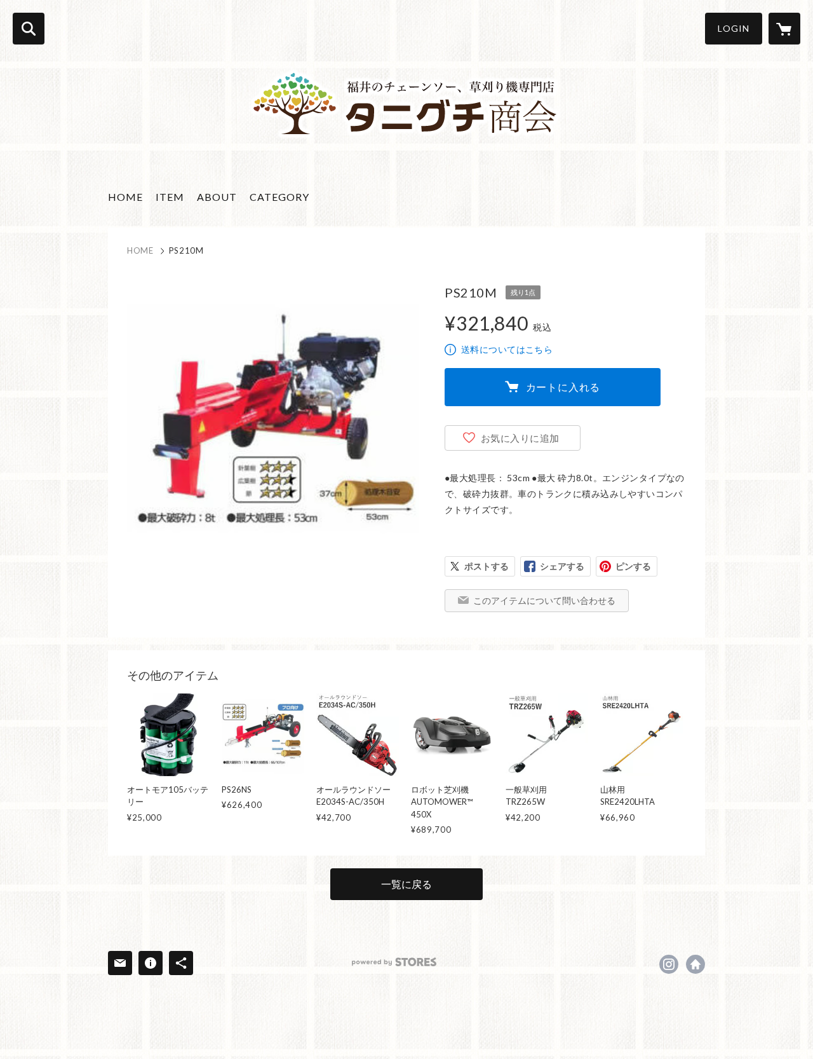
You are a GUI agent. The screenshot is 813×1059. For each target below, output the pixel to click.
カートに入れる (563, 387)
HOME (125, 197)
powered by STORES (394, 962)
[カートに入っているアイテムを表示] (784, 28)
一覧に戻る (406, 884)
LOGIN (733, 28)
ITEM (170, 197)
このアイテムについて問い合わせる (544, 600)
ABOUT (217, 197)
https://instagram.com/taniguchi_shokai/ (668, 964)
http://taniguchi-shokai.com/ (695, 964)
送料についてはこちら (507, 349)
